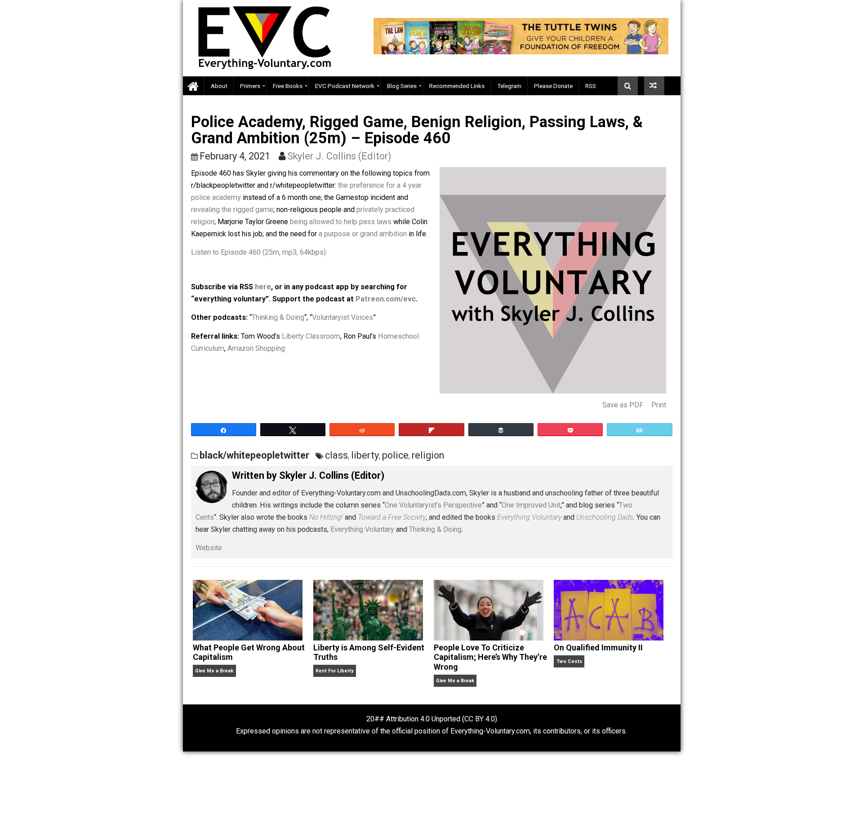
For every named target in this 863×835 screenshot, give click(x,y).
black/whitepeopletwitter (254, 455)
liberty (365, 455)
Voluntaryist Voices (342, 317)
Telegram (509, 85)
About (219, 85)
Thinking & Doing (278, 317)
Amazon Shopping (256, 348)
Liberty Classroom (311, 336)
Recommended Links (457, 85)
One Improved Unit (531, 505)
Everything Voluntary (362, 529)
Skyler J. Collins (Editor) (339, 156)
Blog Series (402, 85)
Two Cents (569, 661)
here (263, 287)
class (336, 455)
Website (209, 547)
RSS (590, 85)
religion (428, 455)
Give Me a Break (214, 671)
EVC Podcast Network (344, 85)
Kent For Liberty (334, 671)
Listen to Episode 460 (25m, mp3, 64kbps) (258, 252)
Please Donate (553, 85)
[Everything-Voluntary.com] (194, 86)
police (395, 455)
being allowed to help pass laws (340, 221)
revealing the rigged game (232, 209)
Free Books (287, 85)
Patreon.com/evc (386, 299)
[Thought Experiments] (654, 85)
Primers (250, 85)
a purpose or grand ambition (363, 234)
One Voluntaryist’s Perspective (433, 505)
